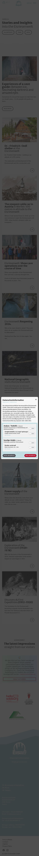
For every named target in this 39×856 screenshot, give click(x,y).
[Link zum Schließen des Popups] (35, 400)
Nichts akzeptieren (9, 455)
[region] (19, 438)
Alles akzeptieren (30, 455)
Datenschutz (13, 402)
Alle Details (8, 435)
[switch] (32, 428)
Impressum (6, 402)
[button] (30, 428)
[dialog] (19, 428)
